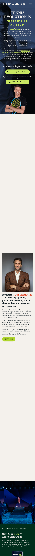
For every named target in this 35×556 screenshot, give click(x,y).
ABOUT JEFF (8, 339)
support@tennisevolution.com (17, 82)
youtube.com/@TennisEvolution (17, 72)
